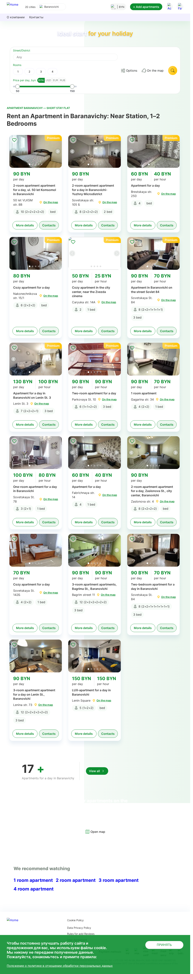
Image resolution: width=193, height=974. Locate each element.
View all (94, 771)
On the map (155, 70)
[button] (57, 151)
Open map (97, 832)
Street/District (21, 50)
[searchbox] (69, 57)
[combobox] (51, 6)
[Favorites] (180, 6)
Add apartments (146, 7)
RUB (62, 80)
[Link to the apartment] (35, 151)
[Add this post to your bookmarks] (14, 140)
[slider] (17, 86)
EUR (55, 80)
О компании (16, 17)
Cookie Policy (75, 920)
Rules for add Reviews (80, 933)
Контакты (36, 17)
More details (25, 225)
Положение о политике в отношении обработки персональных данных (60, 966)
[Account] (169, 6)
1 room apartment (33, 880)
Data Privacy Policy (79, 927)
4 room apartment (34, 889)
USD (48, 80)
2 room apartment (76, 880)
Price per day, (24, 80)
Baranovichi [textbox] (51, 6)
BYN (41, 80)
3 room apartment (119, 880)
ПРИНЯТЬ (164, 944)
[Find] (172, 70)
